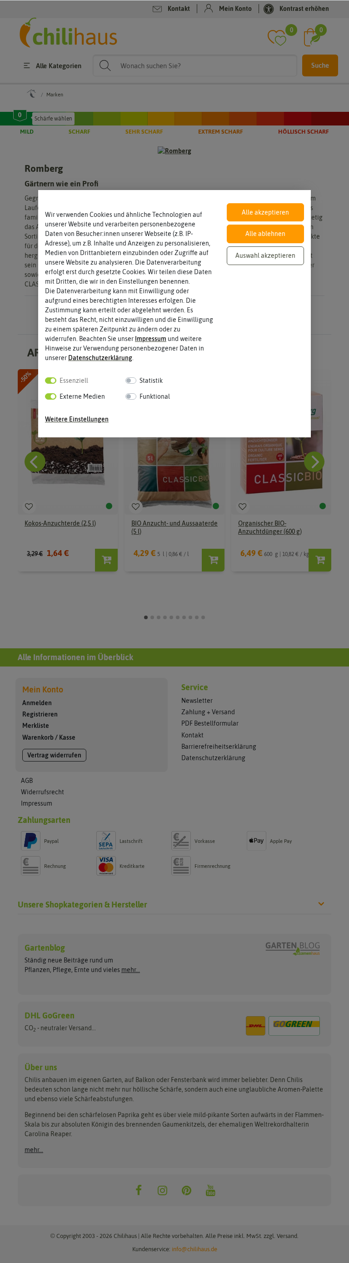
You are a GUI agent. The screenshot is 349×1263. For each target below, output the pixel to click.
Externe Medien (82, 396)
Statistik (151, 380)
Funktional (155, 396)
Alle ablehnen (265, 233)
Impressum (150, 338)
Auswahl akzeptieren (265, 255)
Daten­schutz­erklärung (100, 357)
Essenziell (74, 380)
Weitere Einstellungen (77, 419)
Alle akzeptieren (265, 212)
